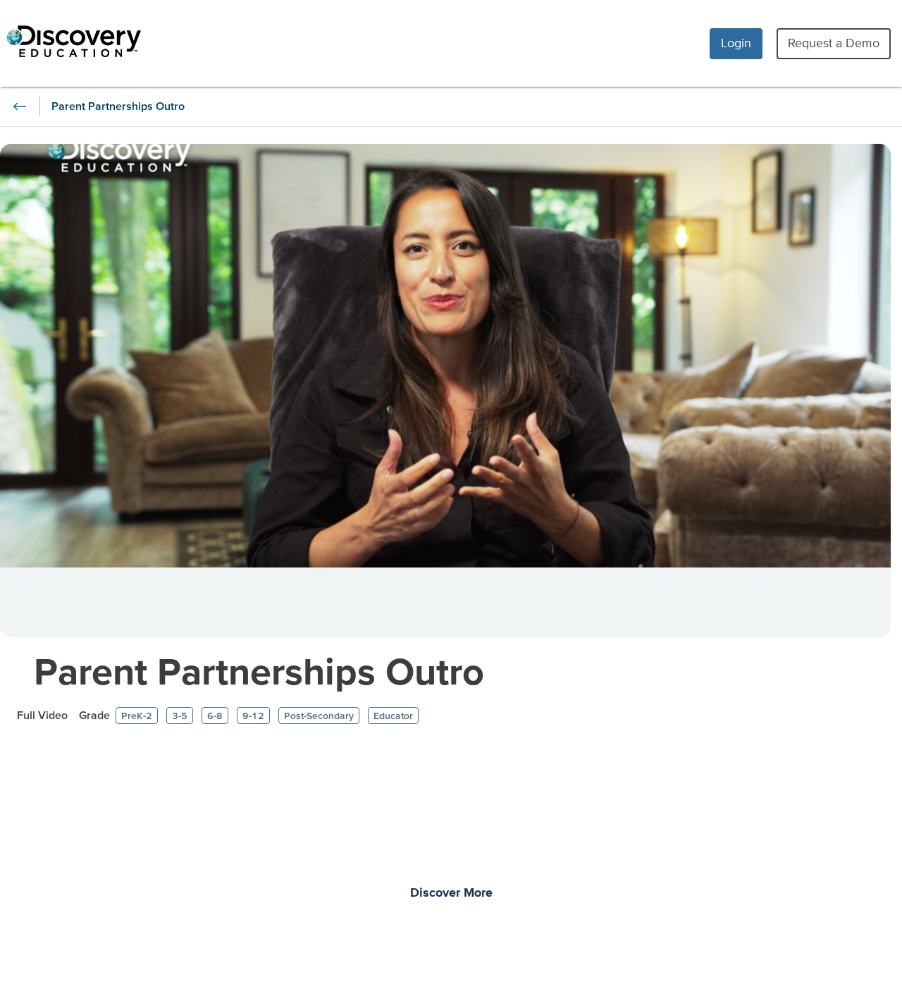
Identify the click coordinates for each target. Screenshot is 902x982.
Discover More (451, 893)
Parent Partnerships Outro (259, 670)
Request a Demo (833, 42)
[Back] (20, 106)
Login (736, 42)
